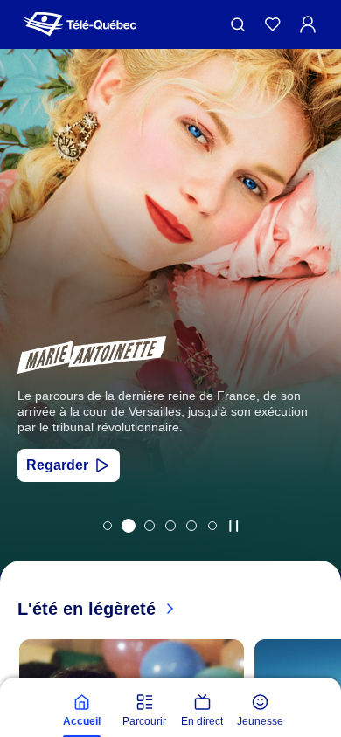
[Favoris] (273, 24)
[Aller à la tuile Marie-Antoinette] (129, 526)
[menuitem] (81, 711)
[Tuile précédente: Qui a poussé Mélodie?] (26, 334)
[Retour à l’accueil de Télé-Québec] (79, 24)
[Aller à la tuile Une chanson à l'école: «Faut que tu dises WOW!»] (212, 526)
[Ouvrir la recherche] (238, 24)
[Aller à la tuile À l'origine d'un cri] (170, 526)
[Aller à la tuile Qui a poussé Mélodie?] (108, 526)
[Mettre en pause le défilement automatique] (233, 526)
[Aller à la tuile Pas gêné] (150, 526)
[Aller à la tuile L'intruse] (191, 526)
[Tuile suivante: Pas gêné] (315, 334)
